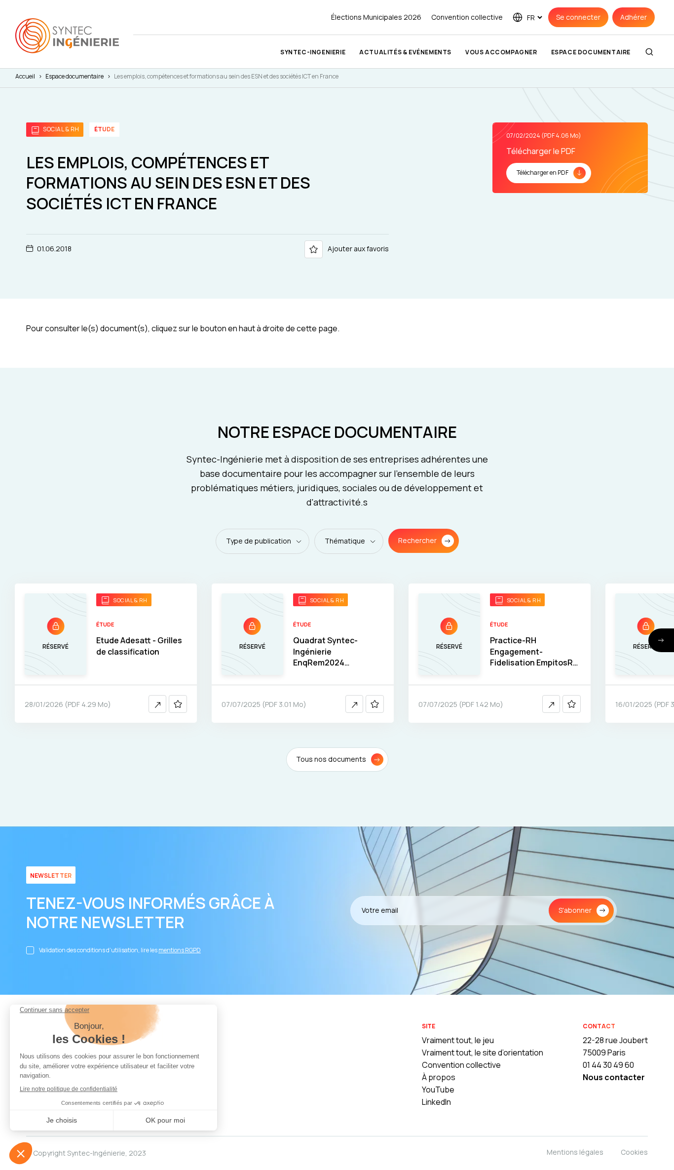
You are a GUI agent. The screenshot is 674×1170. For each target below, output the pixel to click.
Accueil (25, 76)
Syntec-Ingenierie (312, 52)
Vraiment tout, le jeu (458, 1040)
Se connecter (578, 17)
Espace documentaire (591, 52)
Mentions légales (575, 1152)
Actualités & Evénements (405, 52)
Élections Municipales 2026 (376, 17)
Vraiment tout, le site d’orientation (482, 1052)
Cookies (634, 1152)
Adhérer (633, 17)
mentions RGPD (179, 950)
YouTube (438, 1089)
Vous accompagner (501, 52)
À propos (438, 1077)
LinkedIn (436, 1101)
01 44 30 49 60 (608, 1064)
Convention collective (467, 17)
